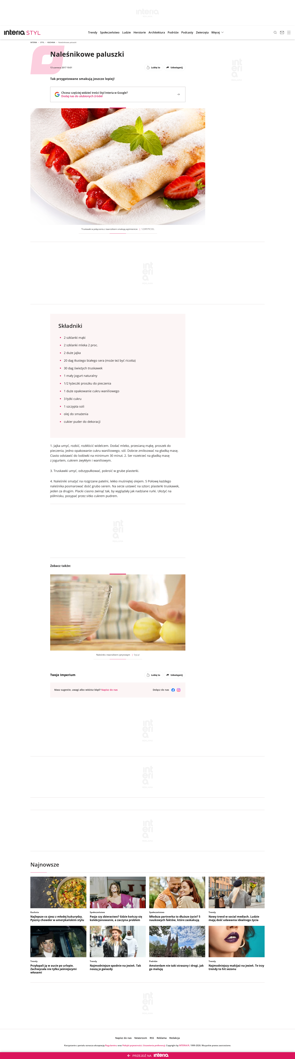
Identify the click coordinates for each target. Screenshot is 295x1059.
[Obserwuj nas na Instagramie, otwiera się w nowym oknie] (178, 690)
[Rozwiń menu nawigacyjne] (288, 32)
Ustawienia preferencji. (154, 1045)
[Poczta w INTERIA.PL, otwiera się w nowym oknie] (282, 32)
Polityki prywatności (132, 1045)
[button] (187, 32)
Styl (42, 42)
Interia (33, 42)
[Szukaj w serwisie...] (275, 32)
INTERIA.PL (184, 1045)
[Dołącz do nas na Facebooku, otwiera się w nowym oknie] (173, 690)
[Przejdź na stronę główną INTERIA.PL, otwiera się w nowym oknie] (14, 32)
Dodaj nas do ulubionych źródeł (94, 96)
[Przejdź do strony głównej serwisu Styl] (33, 32)
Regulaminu (111, 1045)
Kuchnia (51, 42)
